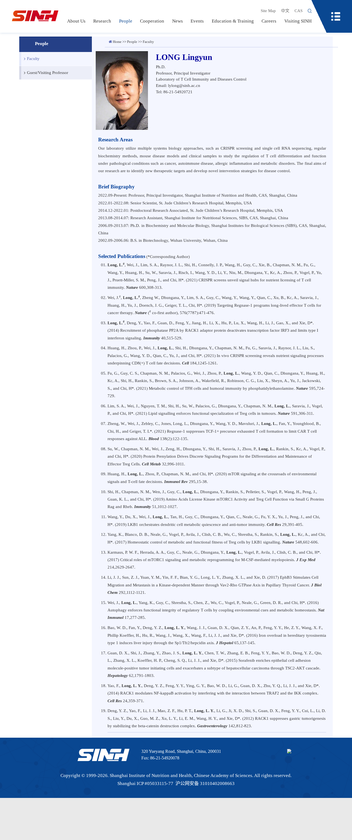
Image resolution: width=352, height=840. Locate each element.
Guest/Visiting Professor (47, 72)
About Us (76, 21)
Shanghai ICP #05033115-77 (145, 783)
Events (197, 21)
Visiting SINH (298, 21)
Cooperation (152, 21)
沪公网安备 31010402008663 (205, 783)
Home (117, 42)
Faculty (33, 58)
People (125, 21)
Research (102, 21)
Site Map (268, 10)
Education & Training (233, 21)
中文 (285, 10)
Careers (269, 21)
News (177, 21)
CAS (298, 10)
